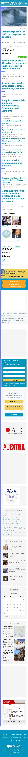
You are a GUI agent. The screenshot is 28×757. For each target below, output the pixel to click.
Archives (3, 8)
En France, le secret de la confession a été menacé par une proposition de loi (17, 570)
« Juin (4, 616)
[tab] (8, 701)
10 (4, 604)
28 (17, 610)
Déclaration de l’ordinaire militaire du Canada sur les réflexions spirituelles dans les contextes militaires (13, 523)
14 (17, 604)
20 (14, 607)
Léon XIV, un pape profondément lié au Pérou (8, 628)
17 (4, 607)
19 (10, 607)
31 (4, 613)
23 (23, 607)
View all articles (6, 265)
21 (17, 607)
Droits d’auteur (14, 737)
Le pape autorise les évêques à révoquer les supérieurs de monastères (16, 578)
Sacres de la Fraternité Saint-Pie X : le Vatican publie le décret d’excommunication (17, 546)
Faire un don (14, 281)
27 (14, 610)
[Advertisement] (14, 301)
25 (7, 610)
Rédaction (18, 46)
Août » (7, 616)
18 (7, 607)
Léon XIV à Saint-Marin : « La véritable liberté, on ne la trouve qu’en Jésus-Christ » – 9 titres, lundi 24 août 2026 (14, 529)
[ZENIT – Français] (8, 3)
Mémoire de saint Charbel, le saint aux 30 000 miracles (17, 561)
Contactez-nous (23, 737)
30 (23, 610)
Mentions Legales (5, 737)
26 (10, 610)
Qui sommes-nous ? (6, 734)
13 (14, 604)
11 (7, 604)
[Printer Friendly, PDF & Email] (22, 57)
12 (10, 604)
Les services (23, 734)
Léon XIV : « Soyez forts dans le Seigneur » (12, 514)
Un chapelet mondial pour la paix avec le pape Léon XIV (16, 554)
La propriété (15, 734)
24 (4, 610)
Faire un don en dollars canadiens (14, 285)
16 (23, 604)
